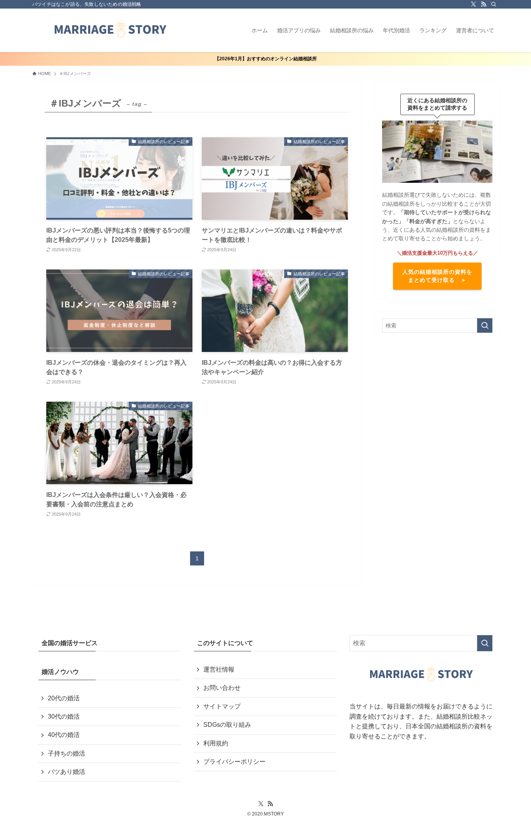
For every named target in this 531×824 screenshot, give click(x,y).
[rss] (484, 4)
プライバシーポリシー (234, 761)
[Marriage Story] (110, 30)
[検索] (494, 4)
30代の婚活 (64, 716)
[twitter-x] (473, 4)
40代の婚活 (64, 734)
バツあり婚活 (66, 771)
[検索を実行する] (485, 325)
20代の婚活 (64, 698)
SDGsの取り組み (227, 724)
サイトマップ (222, 706)
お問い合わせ (222, 687)
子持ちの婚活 (66, 753)
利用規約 (215, 743)
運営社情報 (218, 669)
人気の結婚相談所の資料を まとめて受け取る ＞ (437, 276)
